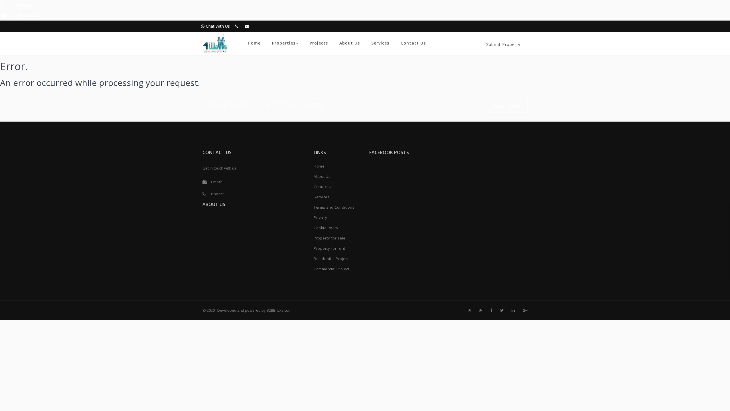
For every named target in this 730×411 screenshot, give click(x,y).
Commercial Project (331, 268)
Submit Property (503, 44)
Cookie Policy (326, 227)
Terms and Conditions (334, 207)
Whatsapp (23, 5)
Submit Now (506, 106)
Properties (283, 43)
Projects (319, 43)
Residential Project (331, 258)
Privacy (320, 217)
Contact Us (413, 43)
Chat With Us (218, 26)
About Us (349, 43)
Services (380, 43)
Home (254, 43)
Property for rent (329, 248)
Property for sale (330, 238)
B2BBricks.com (279, 310)
